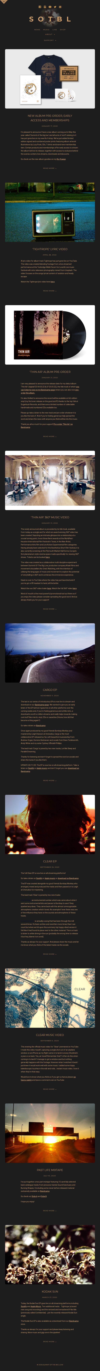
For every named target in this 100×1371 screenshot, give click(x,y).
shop (63, 30)
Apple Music (36, 1306)
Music (46, 30)
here (53, 282)
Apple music (42, 768)
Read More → (50, 168)
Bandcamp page (42, 705)
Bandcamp (40, 726)
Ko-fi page (61, 159)
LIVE (55, 30)
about (50, 34)
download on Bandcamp (68, 878)
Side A (34, 1196)
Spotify (31, 768)
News (37, 30)
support (50, 40)
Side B (44, 1196)
